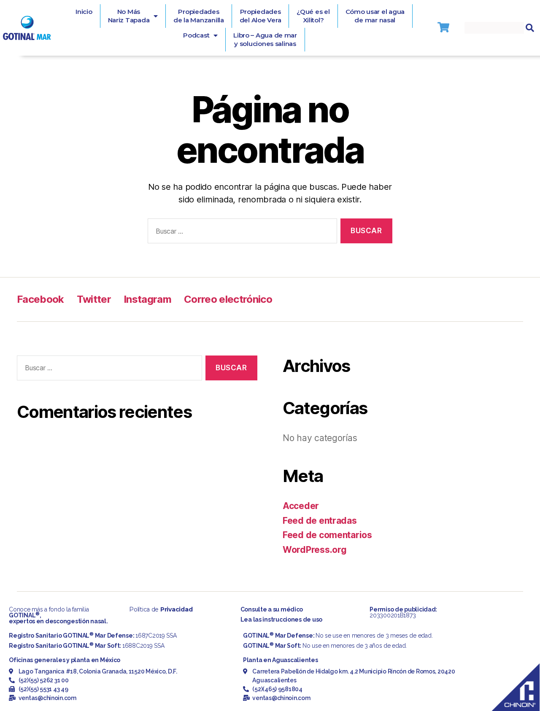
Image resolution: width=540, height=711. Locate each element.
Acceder (301, 506)
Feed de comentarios (327, 535)
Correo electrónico (228, 299)
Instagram (147, 299)
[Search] (530, 28)
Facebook (40, 299)
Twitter (94, 299)
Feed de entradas (320, 520)
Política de (160, 609)
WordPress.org (315, 549)
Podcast (196, 35)
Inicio (84, 12)
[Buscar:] (240, 232)
